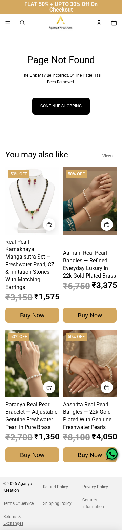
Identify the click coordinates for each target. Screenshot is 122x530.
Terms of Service (18, 503)
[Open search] (22, 22)
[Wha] (112, 454)
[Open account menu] (99, 22)
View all (109, 156)
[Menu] (8, 23)
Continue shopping (61, 106)
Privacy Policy (95, 486)
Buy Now (32, 315)
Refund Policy (55, 486)
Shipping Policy (57, 503)
